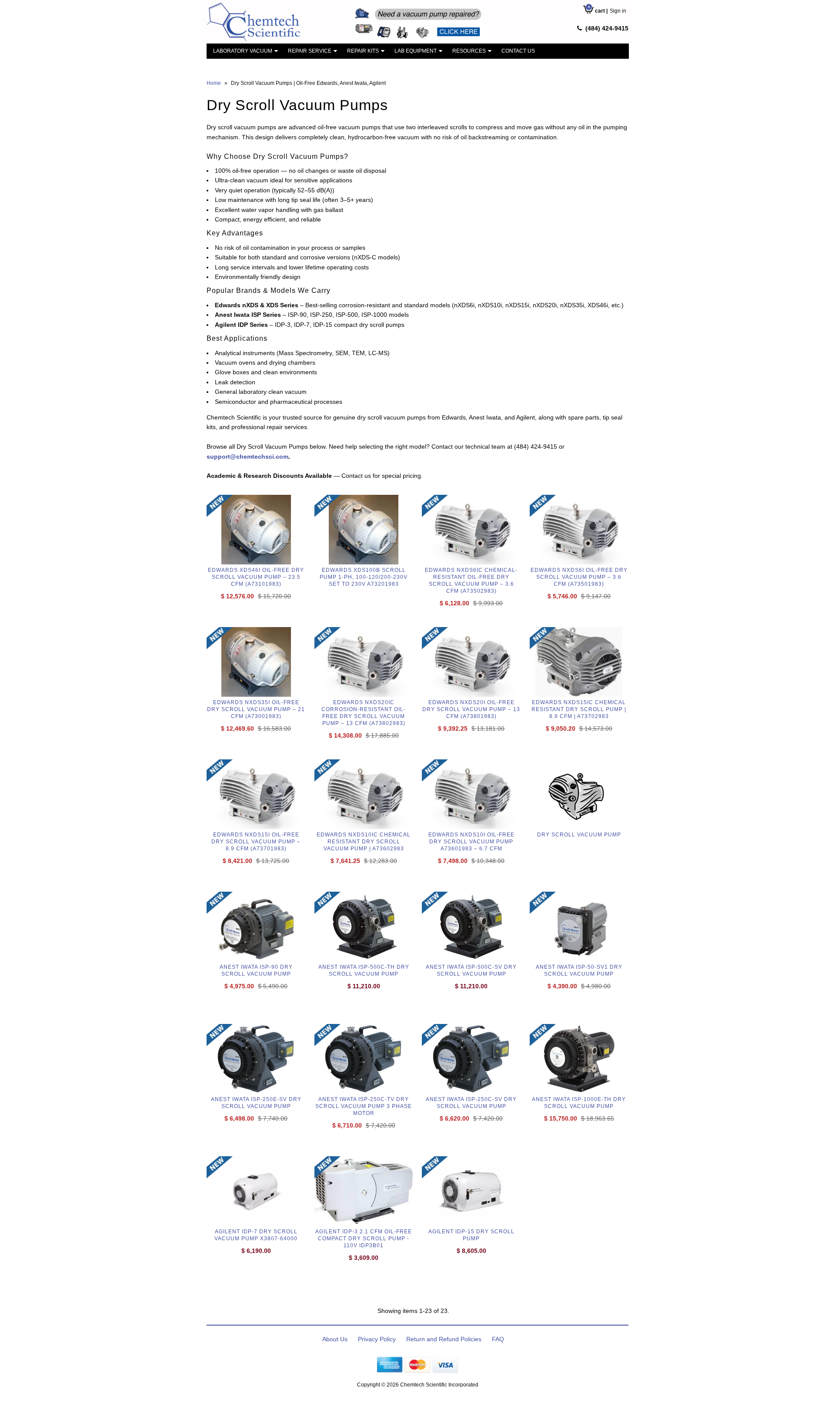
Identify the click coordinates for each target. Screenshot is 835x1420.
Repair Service (309, 51)
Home (214, 83)
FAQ (498, 1339)
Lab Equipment (415, 51)
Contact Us (518, 51)
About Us (334, 1339)
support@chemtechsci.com (247, 456)
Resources (469, 51)
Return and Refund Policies (443, 1339)
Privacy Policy (377, 1339)
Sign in (618, 11)
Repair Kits (363, 51)
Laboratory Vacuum (242, 51)
